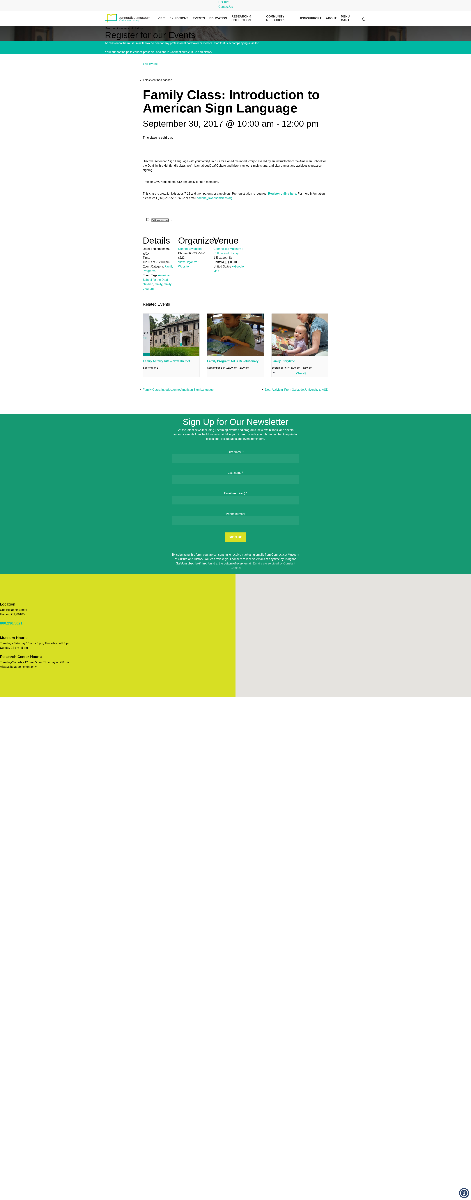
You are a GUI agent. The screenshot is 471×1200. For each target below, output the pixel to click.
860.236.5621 (11, 623)
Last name (235, 472)
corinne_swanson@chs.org (215, 198)
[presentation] (171, 335)
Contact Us (225, 6)
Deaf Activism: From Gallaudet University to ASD (296, 389)
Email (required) (235, 493)
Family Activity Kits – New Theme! (166, 361)
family (158, 284)
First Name (235, 452)
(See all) (301, 373)
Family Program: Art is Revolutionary (232, 361)
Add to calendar (160, 220)
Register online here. (282, 193)
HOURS (223, 2)
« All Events (150, 63)
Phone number (235, 513)
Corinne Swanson (190, 248)
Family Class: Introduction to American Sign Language (178, 389)
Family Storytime (283, 361)
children (148, 284)
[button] (464, 1193)
